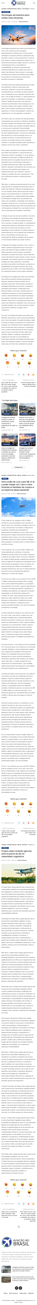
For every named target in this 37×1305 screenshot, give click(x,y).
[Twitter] (24, 375)
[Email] (33, 375)
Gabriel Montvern (23, 21)
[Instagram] (20, 1288)
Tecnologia (6, 12)
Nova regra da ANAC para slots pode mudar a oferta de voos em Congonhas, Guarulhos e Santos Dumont (23, 1278)
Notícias (5, 848)
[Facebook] (19, 375)
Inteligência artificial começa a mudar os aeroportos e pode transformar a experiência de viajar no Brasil (23, 1269)
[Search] (34, 3)
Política (5, 478)
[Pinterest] (28, 375)
